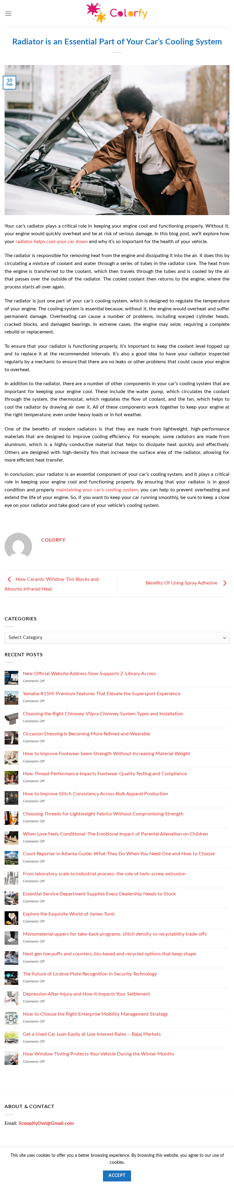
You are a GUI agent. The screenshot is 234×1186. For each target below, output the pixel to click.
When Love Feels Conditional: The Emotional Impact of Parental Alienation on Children (115, 833)
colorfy (53, 540)
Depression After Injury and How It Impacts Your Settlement (86, 994)
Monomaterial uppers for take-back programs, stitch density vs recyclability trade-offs (115, 933)
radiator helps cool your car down (52, 241)
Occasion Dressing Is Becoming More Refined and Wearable (86, 733)
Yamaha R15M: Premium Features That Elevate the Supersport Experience (101, 693)
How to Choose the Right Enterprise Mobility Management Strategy (95, 1013)
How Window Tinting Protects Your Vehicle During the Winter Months (98, 1054)
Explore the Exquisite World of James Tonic (69, 913)
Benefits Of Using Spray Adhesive (183, 583)
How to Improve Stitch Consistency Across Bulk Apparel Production (95, 793)
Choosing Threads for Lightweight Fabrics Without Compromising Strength (103, 813)
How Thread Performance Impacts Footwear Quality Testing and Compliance (105, 773)
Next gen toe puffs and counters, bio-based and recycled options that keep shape (109, 953)
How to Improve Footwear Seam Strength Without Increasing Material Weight (106, 753)
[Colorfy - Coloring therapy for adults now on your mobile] (117, 14)
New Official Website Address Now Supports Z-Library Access (89, 673)
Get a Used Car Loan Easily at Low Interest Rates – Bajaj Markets (92, 1033)
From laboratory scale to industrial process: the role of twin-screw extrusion (104, 873)
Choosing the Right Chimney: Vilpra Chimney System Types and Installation (103, 713)
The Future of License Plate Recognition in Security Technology (90, 973)
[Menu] (8, 13)
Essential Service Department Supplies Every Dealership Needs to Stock (99, 893)
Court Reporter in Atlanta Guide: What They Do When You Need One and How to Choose (119, 853)
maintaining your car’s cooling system (97, 489)
